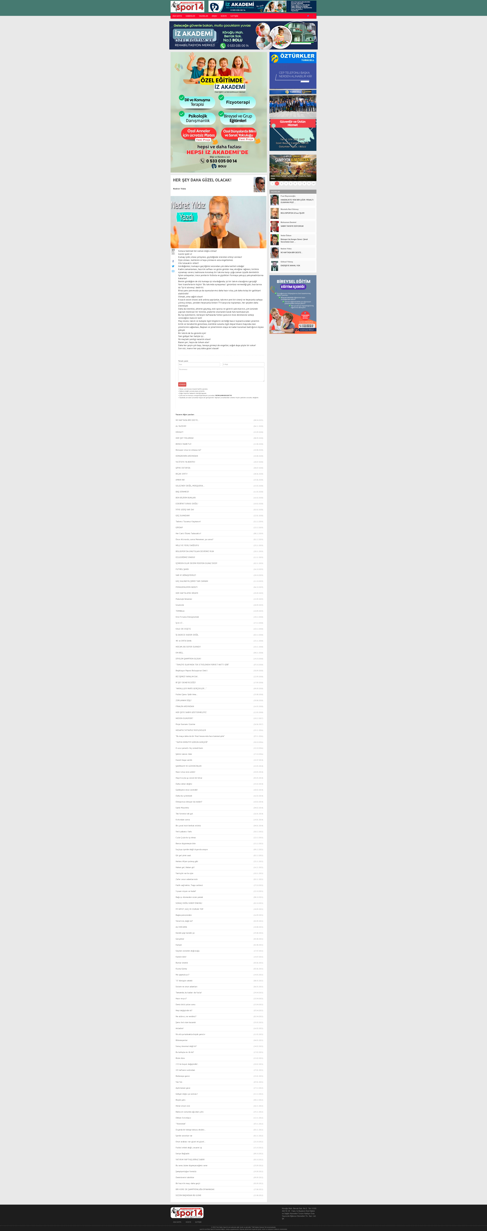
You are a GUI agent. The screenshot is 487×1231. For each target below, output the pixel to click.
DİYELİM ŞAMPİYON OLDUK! (188, 658)
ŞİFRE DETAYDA (183, 467)
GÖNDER (182, 384)
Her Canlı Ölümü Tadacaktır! (188, 533)
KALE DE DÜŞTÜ (183, 628)
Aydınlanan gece (183, 1088)
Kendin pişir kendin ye (185, 933)
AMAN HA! (180, 479)
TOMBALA (180, 611)
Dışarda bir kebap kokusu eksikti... (191, 1129)
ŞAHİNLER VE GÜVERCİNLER (189, 766)
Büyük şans (180, 1100)
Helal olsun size (183, 1106)
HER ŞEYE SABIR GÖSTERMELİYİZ (191, 712)
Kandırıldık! (181, 956)
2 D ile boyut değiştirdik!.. (187, 1064)
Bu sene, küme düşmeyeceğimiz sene (191, 1165)
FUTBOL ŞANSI (182, 569)
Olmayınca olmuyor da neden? (189, 801)
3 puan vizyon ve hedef (186, 891)
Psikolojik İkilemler (184, 599)
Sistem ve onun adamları (187, 986)
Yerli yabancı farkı (184, 831)
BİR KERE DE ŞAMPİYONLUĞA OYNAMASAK (195, 1189)
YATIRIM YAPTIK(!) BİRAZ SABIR (190, 1159)
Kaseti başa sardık (184, 760)
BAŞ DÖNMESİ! (182, 491)
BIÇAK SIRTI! (181, 473)
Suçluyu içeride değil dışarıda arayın (192, 849)
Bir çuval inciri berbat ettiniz (188, 825)
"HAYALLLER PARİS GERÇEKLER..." (191, 688)
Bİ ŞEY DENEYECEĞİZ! (186, 682)
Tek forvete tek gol (184, 813)
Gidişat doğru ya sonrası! (187, 1094)
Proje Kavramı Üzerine (185, 724)
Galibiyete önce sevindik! (187, 789)
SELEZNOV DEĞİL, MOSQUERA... (190, 485)
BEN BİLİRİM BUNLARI (186, 497)
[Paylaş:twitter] (173, 266)
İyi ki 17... (180, 623)
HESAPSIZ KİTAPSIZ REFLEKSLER (191, 730)
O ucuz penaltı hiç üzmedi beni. (189, 748)
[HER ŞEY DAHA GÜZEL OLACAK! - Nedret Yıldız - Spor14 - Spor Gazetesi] (187, 6)
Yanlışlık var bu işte (184, 873)
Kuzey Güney (181, 968)
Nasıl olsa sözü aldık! (185, 772)
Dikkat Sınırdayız (183, 1117)
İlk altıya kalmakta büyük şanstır (190, 1034)
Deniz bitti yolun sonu (185, 1004)
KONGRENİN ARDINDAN (187, 456)
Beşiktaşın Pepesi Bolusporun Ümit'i (191, 670)
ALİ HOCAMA (181, 927)
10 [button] (313, 183)
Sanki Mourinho (182, 807)
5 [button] (290, 183)
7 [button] (299, 183)
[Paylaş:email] (173, 271)
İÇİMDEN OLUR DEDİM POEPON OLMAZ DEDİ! (196, 563)
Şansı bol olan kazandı (186, 1022)
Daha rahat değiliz (184, 784)
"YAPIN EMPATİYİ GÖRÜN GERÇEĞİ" (192, 742)
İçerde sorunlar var (184, 1135)
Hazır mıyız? (181, 998)
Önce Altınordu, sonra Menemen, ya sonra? (194, 539)
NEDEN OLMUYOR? (184, 718)
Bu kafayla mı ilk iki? (185, 1052)
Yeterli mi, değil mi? (184, 921)
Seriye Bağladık (182, 1153)
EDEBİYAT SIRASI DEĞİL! (187, 503)
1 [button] (272, 183)
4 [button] (286, 183)
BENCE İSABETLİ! (183, 444)
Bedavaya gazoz (183, 1076)
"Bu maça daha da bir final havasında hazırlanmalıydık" (200, 736)
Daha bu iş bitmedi (184, 795)
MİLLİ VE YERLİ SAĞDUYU (187, 545)
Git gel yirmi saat (183, 855)
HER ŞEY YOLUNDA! (185, 438)
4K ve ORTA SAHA (184, 640)
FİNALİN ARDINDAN (185, 706)
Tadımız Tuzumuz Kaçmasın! (188, 521)
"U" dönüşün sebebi (184, 980)
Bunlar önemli (182, 962)
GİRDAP (179, 527)
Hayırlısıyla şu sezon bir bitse (189, 778)
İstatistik (180, 605)
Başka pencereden (184, 915)
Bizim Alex (180, 1058)
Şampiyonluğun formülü (186, 1171)
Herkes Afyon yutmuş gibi (187, 861)
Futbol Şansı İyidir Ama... (187, 694)
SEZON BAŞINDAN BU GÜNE (188, 1195)
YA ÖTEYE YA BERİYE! (185, 462)
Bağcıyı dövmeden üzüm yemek (189, 897)
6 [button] (295, 183)
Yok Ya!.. (179, 1082)
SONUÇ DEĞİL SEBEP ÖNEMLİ (189, 903)
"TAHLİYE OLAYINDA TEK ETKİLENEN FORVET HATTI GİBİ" (202, 664)
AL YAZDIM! (181, 426)
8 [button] (304, 183)
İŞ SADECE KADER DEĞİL (187, 634)
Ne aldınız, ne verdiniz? (186, 1016)
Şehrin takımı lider (184, 754)
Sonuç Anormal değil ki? (186, 1046)
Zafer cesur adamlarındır (187, 879)
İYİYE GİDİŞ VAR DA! (185, 509)
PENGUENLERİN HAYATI (187, 587)
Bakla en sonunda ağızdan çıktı (190, 1111)
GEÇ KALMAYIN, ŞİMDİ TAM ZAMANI (192, 581)
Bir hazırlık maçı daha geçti (188, 1183)
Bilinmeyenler (182, 1040)
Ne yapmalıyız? (182, 974)
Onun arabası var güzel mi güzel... (191, 1141)
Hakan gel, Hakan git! (185, 867)
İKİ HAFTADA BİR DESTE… (187, 420)
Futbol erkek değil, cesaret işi (189, 1147)
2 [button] (276, 183)
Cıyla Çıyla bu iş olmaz (186, 837)
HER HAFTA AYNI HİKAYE (187, 593)
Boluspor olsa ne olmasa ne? (188, 450)
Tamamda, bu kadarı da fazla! (189, 992)
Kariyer (179, 945)
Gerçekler (180, 939)
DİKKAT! (179, 432)
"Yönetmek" (181, 1123)
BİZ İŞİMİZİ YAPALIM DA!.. (187, 676)
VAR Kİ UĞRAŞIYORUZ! (186, 575)
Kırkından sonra (183, 819)
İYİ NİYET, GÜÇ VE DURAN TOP (189, 909)
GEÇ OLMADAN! (183, 515)
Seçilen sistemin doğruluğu (187, 950)
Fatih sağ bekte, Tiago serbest (189, 885)
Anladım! (180, 1028)
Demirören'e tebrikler (185, 1177)
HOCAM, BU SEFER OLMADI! (188, 646)
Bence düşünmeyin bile (186, 843)
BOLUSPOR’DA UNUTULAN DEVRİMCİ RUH (195, 551)
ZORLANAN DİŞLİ (183, 700)
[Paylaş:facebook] (173, 261)
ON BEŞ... (180, 652)
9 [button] (308, 183)
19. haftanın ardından (185, 1070)
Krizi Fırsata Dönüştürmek (187, 617)
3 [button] (281, 183)
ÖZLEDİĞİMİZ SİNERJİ (185, 557)
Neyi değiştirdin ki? (184, 1010)
